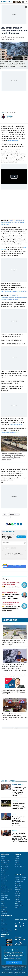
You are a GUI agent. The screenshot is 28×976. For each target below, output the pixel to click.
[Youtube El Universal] (16, 926)
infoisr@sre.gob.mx (16, 424)
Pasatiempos (18, 901)
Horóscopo (18, 903)
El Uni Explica (5, 866)
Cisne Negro (4, 932)
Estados (3, 879)
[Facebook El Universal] (19, 923)
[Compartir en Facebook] (7, 524)
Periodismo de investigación (5, 863)
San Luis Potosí (19, 866)
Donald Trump (5, 874)
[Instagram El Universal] (20, 926)
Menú (2, 905)
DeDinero (17, 895)
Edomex (17, 856)
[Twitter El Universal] (23, 923)
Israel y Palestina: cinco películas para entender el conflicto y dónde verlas (12, 222)
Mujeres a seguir (5, 860)
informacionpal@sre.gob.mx (10, 432)
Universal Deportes (6, 889)
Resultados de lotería (19, 906)
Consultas (4, 913)
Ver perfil (9, 117)
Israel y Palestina (13, 514)
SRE (5, 514)
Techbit (3, 903)
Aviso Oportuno (19, 881)
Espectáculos (5, 891)
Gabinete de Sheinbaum (4, 869)
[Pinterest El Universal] (23, 926)
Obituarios (18, 885)
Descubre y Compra (20, 877)
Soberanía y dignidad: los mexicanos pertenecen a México (11, 596)
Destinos (3, 909)
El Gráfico (17, 891)
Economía (4, 887)
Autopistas (4, 911)
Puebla (17, 860)
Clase (2, 917)
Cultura (3, 893)
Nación (3, 112)
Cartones (3, 885)
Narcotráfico (4, 881)
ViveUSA (17, 897)
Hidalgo (17, 862)
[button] (17, 2)
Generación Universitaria (18, 888)
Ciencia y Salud (5, 899)
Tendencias (4, 897)
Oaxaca (17, 858)
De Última (4, 924)
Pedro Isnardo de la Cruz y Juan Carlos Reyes (11, 583)
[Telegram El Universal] (15, 923)
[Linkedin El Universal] (15, 929)
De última (4, 907)
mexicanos (6, 516)
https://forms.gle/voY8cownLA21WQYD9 (13, 291)
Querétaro (17, 864)
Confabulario (4, 895)
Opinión (5, 579)
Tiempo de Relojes (6, 930)
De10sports (18, 893)
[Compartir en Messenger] (15, 524)
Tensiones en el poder (12, 587)
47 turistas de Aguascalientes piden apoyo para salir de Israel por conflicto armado (14, 297)
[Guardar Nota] (21, 524)
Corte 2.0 (3, 858)
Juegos (17, 899)
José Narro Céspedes (9, 592)
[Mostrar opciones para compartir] (26, 7)
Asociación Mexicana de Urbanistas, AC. (10, 603)
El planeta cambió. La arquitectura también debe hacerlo (11, 608)
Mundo (3, 872)
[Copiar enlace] (18, 524)
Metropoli (4, 877)
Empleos (17, 883)
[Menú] (26, 2)
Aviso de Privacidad (15, 958)
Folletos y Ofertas (20, 879)
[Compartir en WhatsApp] (12, 524)
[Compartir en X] (9, 524)
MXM (2, 901)
